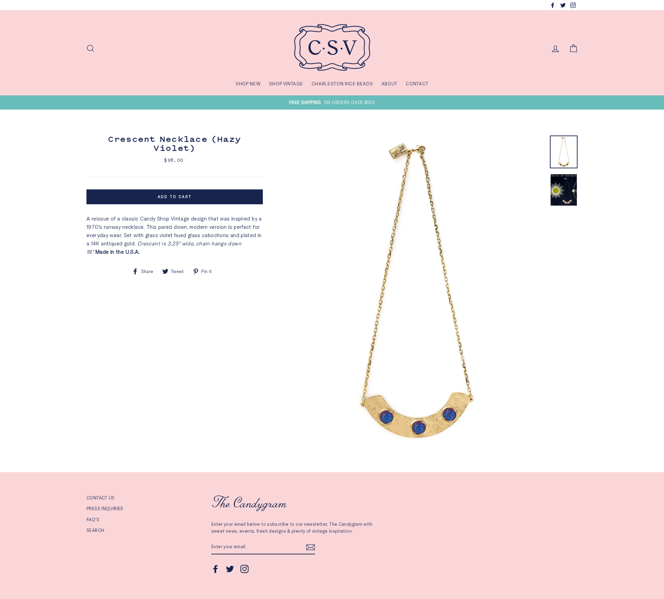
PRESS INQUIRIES (104, 508)
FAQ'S (92, 519)
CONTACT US (100, 497)
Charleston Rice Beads (342, 83)
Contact (417, 83)
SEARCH (95, 530)
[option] (332, 102)
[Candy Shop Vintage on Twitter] (230, 569)
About (389, 83)
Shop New (248, 83)
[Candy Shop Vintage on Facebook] (215, 569)
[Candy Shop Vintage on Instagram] (244, 569)
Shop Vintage (286, 83)
